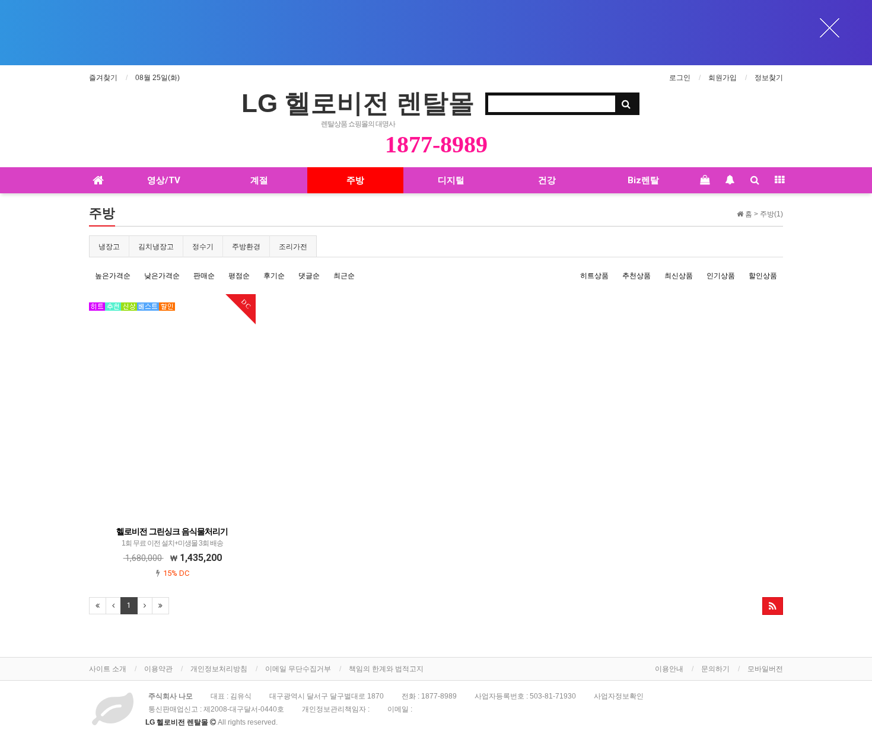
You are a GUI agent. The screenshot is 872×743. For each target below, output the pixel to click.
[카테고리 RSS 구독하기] (772, 606)
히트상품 (594, 276)
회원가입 (722, 78)
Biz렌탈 (643, 180)
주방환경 (246, 247)
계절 (259, 180)
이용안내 (669, 669)
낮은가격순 (162, 276)
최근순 (344, 276)
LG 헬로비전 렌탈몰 (358, 102)
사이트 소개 (107, 669)
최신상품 (678, 276)
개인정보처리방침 (218, 669)
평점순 (239, 276)
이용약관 (158, 669)
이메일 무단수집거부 (298, 669)
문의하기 (715, 669)
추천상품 (636, 276)
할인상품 (763, 276)
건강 (547, 180)
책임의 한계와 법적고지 (386, 669)
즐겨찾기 (103, 78)
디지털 (451, 180)
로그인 (679, 78)
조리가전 (293, 247)
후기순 (274, 276)
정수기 (203, 247)
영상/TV (163, 180)
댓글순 (309, 276)
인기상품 (720, 276)
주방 (355, 180)
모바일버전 (765, 669)
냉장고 (109, 247)
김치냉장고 (156, 247)
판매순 (204, 276)
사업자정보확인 (619, 696)
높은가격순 (113, 276)
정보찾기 (769, 78)
